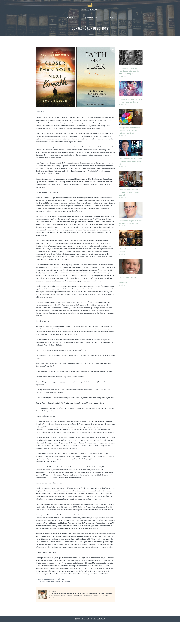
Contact (110, 17)
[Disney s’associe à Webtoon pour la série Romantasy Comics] (130, 95)
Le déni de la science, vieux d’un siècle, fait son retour (54, 581)
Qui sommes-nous (91, 17)
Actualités (71, 17)
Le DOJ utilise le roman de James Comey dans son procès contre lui (130, 161)
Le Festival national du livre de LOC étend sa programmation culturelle (129, 192)
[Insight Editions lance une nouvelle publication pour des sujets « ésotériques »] (130, 64)
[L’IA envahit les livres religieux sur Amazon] (130, 244)
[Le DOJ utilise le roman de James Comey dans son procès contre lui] (130, 154)
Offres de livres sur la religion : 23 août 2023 (51, 579)
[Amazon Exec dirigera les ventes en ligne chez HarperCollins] (130, 216)
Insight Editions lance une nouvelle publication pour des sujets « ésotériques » (129, 71)
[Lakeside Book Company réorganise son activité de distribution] (130, 273)
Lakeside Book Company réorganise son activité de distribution (128, 280)
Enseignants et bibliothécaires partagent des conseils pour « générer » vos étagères (129, 130)
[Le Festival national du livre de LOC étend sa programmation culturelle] (130, 185)
